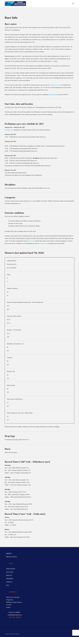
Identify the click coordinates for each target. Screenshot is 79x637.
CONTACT (9, 582)
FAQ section (31, 241)
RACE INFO (9, 572)
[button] (73, 4)
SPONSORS (9, 578)
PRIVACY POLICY (11, 557)
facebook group (44, 243)
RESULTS (9, 575)
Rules (27, 439)
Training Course (9, 130)
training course (53, 94)
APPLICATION (10, 569)
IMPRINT (9, 553)
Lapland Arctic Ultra (55, 85)
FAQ (7, 585)
